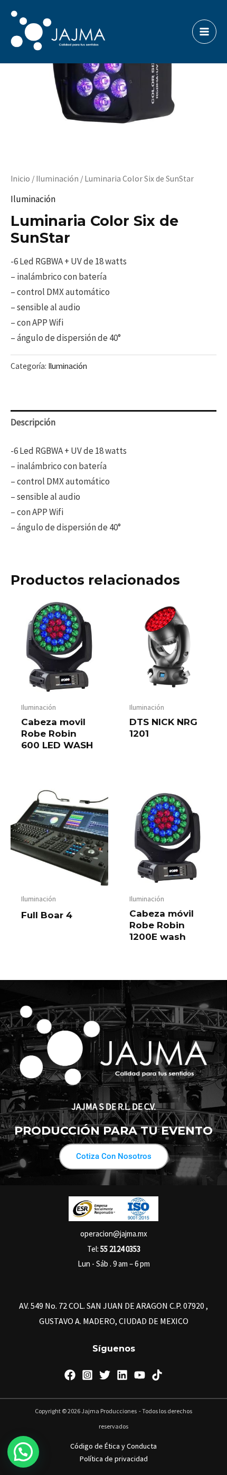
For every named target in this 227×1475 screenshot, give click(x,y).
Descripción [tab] (33, 422)
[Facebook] (69, 1375)
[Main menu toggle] (204, 32)
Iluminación (57, 179)
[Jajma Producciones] (58, 31)
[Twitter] (104, 1375)
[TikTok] (157, 1375)
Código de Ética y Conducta (113, 1446)
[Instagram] (87, 1375)
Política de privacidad (114, 1458)
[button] (23, 1452)
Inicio (20, 179)
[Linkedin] (122, 1375)
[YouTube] (139, 1375)
